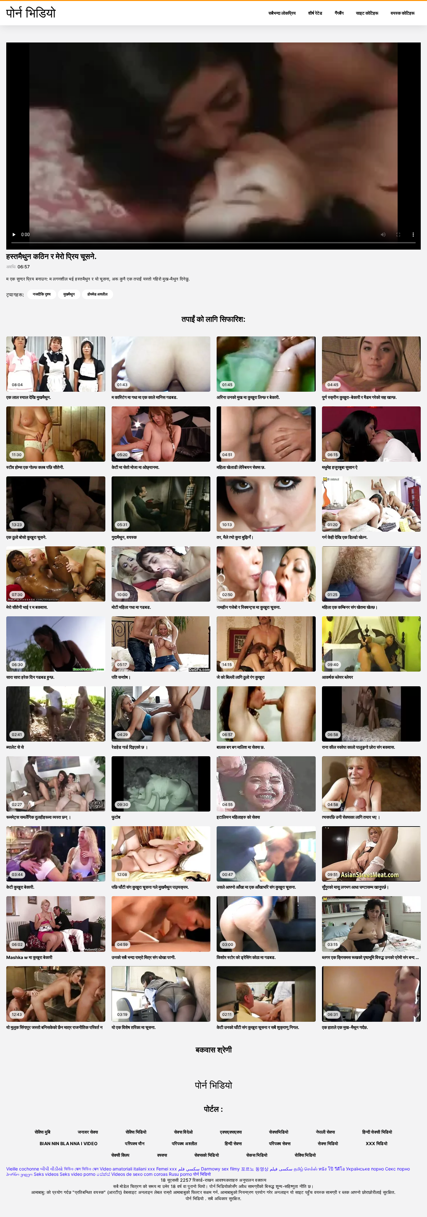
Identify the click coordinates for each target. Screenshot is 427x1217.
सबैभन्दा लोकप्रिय (282, 13)
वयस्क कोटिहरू (402, 13)
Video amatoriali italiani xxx (127, 1168)
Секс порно (397, 1168)
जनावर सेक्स (88, 1132)
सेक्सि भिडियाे (136, 1132)
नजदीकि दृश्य (42, 294)
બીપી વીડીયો (51, 1168)
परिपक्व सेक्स (279, 1143)
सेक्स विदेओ (183, 1132)
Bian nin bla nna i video (69, 1143)
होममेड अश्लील (98, 294)
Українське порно (365, 1168)
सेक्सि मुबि (42, 1132)
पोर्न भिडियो (202, 1174)
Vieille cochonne (22, 1168)
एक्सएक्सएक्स (231, 1132)
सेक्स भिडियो (328, 1143)
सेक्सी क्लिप (120, 1155)
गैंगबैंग (339, 13)
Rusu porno (180, 1174)
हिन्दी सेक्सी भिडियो (377, 1132)
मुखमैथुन (69, 294)
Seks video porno (77, 1174)
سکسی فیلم (281, 1168)
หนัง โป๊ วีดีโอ (332, 1168)
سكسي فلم (189, 1168)
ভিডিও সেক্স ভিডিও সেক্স (81, 1168)
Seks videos (46, 1174)
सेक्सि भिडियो (305, 1155)
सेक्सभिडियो (278, 1132)
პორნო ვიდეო (19, 1174)
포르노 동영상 (255, 1168)
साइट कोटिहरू (367, 13)
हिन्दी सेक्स (233, 1143)
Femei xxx (166, 1168)
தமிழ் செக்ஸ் (305, 1168)
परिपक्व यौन (134, 1143)
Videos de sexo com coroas (139, 1174)
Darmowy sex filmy (220, 1168)
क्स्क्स (162, 1155)
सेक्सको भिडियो (206, 1155)
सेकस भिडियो (256, 1155)
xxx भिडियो (376, 1143)
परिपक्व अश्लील (184, 1143)
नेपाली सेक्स (325, 1132)
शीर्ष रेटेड (315, 13)
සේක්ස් (103, 1174)
